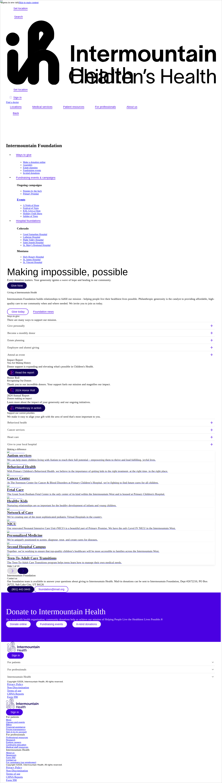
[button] (111, 422)
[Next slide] (23, 571)
